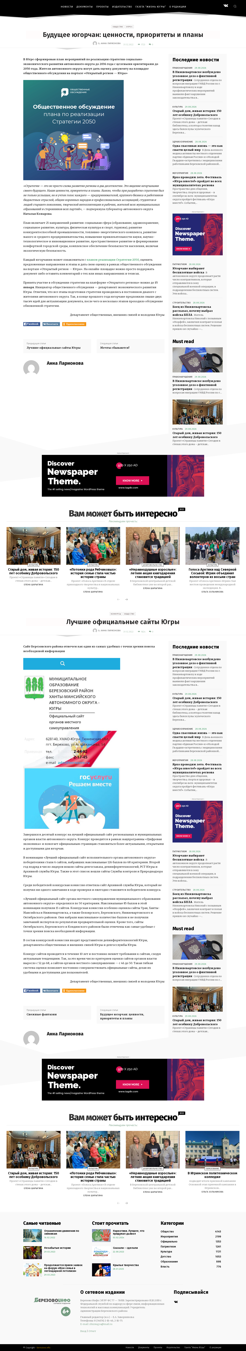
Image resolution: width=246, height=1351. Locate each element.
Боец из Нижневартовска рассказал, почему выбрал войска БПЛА (193, 310)
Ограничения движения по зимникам (61, 1232)
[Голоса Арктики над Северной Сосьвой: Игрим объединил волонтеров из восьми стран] (212, 546)
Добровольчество (152, 565)
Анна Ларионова (111, 43)
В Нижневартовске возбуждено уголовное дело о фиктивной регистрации (197, 76)
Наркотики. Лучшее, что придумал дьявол (128, 1232)
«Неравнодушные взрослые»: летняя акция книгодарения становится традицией (152, 573)
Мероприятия (180, 173)
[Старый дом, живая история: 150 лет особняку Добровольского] (198, 412)
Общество (118, 27)
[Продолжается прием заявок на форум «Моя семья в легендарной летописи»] (32, 1269)
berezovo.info (43, 1347)
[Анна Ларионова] (95, 43)
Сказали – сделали (125, 1247)
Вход (83, 1331)
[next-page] (126, 599)
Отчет (92, 1331)
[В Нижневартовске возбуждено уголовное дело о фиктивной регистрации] (198, 359)
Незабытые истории (57, 1247)
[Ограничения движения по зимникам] (32, 1235)
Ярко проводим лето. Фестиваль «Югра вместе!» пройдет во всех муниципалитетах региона (197, 181)
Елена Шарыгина (33, 584)
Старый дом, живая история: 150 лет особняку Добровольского (33, 571)
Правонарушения (182, 68)
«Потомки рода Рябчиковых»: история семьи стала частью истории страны (93, 573)
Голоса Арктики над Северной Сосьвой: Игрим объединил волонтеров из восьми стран (212, 573)
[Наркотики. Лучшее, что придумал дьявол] (101, 1235)
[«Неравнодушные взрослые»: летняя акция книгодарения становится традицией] (153, 546)
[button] (234, 6)
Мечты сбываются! (114, 347)
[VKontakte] (225, 6)
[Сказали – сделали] (101, 1252)
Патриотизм (180, 264)
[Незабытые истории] (32, 1252)
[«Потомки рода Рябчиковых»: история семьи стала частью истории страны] (93, 546)
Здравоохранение (183, 142)
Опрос (129, 27)
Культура (178, 107)
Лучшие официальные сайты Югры (53, 347)
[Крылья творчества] (101, 1269)
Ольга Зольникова (212, 592)
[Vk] (176, 1302)
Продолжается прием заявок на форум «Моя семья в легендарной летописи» (63, 1268)
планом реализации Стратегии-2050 (113, 259)
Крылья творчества (126, 1265)
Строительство (182, 303)
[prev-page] (118, 599)
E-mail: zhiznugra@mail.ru (96, 1324)
